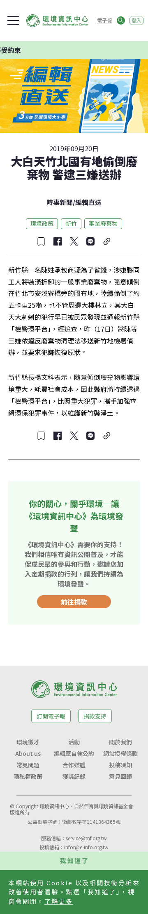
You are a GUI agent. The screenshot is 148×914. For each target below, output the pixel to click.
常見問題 (27, 765)
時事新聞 (59, 202)
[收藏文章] (41, 241)
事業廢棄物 (103, 223)
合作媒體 (74, 765)
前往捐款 (74, 602)
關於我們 (120, 742)
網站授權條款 (120, 753)
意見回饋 (120, 776)
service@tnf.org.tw (86, 837)
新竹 (71, 223)
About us (28, 753)
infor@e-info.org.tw (86, 847)
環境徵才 (27, 742)
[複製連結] (107, 241)
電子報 (104, 20)
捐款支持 (94, 716)
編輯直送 (88, 202)
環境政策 (41, 223)
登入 (136, 20)
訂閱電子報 (51, 716)
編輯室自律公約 (74, 753)
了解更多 (58, 901)
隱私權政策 (28, 776)
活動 (74, 742)
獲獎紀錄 (74, 776)
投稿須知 (120, 765)
